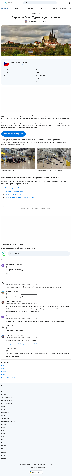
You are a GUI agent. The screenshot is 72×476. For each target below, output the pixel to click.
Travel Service (5, 418)
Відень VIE (3, 391)
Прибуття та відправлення (62, 8)
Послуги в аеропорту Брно (13, 194)
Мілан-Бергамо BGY (6, 403)
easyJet (3, 406)
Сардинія (3, 409)
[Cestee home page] (8, 2)
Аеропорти (33, 13)
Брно (40, 13)
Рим (2, 439)
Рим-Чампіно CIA (5, 412)
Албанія (3, 436)
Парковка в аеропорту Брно (14, 191)
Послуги (43, 8)
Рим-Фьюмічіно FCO (6, 400)
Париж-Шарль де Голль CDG (8, 421)
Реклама (50, 464)
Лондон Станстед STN (7, 397)
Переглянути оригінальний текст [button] (29, 267)
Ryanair (3, 394)
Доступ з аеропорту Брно (13, 188)
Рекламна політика (45, 208)
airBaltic (3, 388)
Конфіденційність (42, 464)
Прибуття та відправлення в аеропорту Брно (19, 197)
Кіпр (2, 442)
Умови (35, 464)
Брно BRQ (4, 8)
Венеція (3, 430)
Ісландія (3, 433)
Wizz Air (3, 415)
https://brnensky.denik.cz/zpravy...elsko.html (21, 344)
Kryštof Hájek (31, 21)
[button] (2, 2)
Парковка (30, 8)
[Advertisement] (36, 99)
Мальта (3, 427)
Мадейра (3, 424)
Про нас (3, 455)
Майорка (3, 445)
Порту (2, 448)
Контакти (3, 458)
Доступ (17, 8)
